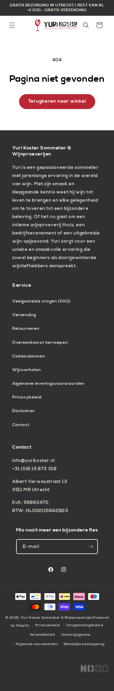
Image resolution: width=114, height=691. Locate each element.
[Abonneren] (90, 546)
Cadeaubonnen (28, 356)
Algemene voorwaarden (36, 644)
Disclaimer (23, 411)
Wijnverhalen (26, 370)
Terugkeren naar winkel (57, 101)
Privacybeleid (27, 397)
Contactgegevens (76, 635)
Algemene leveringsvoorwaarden (48, 383)
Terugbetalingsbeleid (84, 625)
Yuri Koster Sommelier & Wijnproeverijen (56, 618)
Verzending (24, 315)
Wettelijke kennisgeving (84, 644)
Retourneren (26, 328)
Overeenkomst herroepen (40, 342)
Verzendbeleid (42, 635)
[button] (12, 25)
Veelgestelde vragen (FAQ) (41, 301)
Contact (20, 425)
